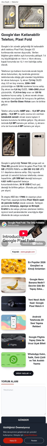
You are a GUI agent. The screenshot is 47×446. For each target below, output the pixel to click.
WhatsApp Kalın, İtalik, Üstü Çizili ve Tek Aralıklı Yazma (37, 358)
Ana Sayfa (5, 2)
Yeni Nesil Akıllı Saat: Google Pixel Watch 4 (36, 303)
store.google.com (28, 251)
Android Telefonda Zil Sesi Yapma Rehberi (37, 321)
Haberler (15, 2)
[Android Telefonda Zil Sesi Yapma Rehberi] (13, 322)
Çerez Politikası (30, 435)
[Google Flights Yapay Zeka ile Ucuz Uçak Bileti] (13, 341)
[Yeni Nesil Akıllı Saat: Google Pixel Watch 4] (13, 303)
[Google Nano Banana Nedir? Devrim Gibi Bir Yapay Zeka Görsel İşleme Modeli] (13, 284)
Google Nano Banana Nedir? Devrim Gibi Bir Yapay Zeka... (36, 284)
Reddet (34, 440)
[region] (23, 434)
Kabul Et (13, 440)
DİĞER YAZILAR (22, 373)
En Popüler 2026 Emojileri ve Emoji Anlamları (36, 265)
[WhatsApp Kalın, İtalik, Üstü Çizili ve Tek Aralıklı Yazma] (13, 359)
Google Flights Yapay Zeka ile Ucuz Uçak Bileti (36, 340)
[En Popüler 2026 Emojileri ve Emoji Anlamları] (13, 266)
